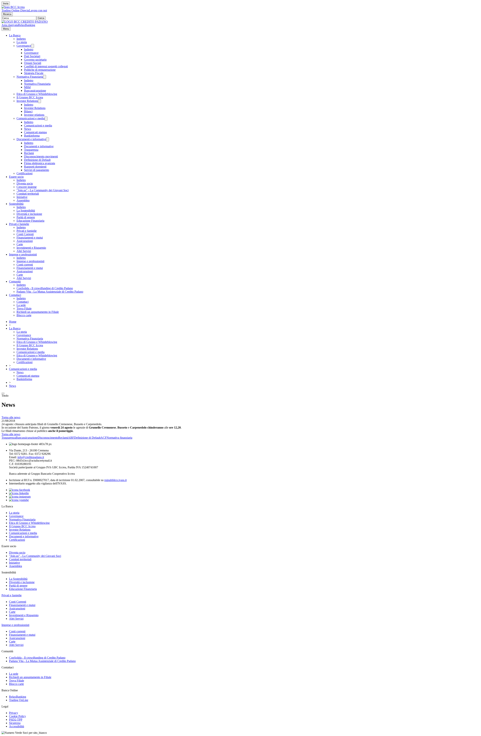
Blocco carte (24, 315)
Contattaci (15, 295)
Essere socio (16, 176)
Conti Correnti (25, 234)
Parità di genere (26, 217)
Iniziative (22, 197)
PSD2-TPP (15, 719)
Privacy (13, 712)
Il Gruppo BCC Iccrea (30, 97)
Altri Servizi (24, 251)
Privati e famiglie (19, 224)
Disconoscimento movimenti (41, 156)
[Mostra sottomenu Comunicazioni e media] (46, 119)
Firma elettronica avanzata (39, 163)
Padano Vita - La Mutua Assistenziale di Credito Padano (50, 291)
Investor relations (34, 114)
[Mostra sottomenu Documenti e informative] (47, 139)
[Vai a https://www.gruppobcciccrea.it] (13, 7)
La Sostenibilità (26, 210)
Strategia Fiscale (33, 73)
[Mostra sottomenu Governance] (32, 46)
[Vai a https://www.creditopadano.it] (25, 21)
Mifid (27, 87)
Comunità (15, 281)
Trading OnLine (18, 700)
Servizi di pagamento (36, 170)
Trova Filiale (24, 308)
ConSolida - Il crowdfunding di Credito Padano (45, 288)
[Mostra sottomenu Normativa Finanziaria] (44, 77)
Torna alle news (11, 417)
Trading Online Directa (15, 10)
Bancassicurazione (35, 90)
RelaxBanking (26, 25)
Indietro (21, 38)
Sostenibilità (16, 203)
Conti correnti (25, 264)
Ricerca (7, 14)
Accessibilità (16, 726)
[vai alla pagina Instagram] (20, 496)
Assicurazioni (25, 241)
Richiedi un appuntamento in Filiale (38, 311)
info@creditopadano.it (30, 457)
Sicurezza (14, 723)
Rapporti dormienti (35, 166)
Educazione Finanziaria (30, 220)
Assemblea (23, 200)
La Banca (14, 35)
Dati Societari (32, 56)
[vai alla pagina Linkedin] (19, 493)
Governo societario (35, 59)
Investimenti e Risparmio (31, 247)
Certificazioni (25, 173)
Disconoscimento (48, 437)
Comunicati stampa (35, 132)
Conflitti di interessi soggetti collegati (46, 66)
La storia (22, 42)
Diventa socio (25, 183)
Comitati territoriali (28, 193)
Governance (24, 45)
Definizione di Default (37, 159)
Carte (20, 244)
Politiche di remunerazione (40, 69)
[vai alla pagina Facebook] (19, 489)
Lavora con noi (38, 10)
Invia (5, 3)
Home (12, 321)
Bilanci (28, 111)
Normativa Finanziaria (30, 76)
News (27, 128)
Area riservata (10, 25)
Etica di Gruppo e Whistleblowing (37, 94)
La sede (21, 305)
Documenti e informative (31, 139)
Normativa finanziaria (119, 437)
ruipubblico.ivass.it (115, 480)
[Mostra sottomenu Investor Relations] (39, 101)
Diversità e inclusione (29, 213)
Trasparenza (31, 149)
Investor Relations (27, 100)
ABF (71, 437)
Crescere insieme (27, 186)
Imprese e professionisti (23, 254)
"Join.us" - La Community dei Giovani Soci (43, 190)
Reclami (29, 153)
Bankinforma (32, 135)
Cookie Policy (17, 716)
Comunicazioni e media (31, 118)
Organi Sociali (32, 63)
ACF (104, 437)
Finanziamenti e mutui (30, 237)
